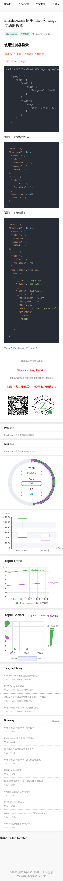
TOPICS (40, 4)
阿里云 (49, 872)
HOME (7, 4)
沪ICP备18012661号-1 (31, 872)
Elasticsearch (11, 34)
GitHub (42, 875)
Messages (22, 875)
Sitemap (32, 875)
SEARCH (24, 4)
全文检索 (25, 34)
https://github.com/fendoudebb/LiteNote (31, 377)
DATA (56, 4)
